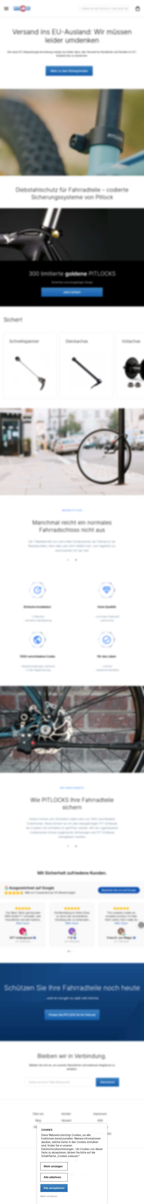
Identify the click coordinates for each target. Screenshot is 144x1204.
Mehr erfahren (48, 1196)
